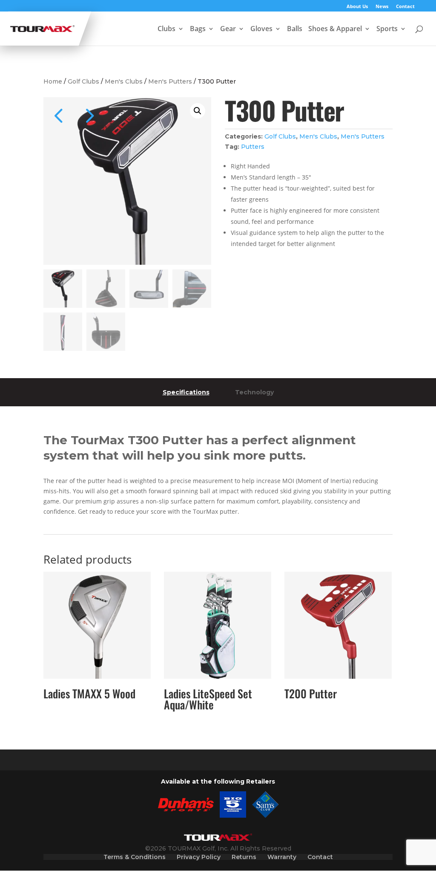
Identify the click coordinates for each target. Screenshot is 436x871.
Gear (228, 29)
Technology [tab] (254, 392)
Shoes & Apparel (335, 29)
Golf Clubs (83, 81)
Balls (294, 29)
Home (52, 81)
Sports (387, 29)
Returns (244, 857)
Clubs (166, 29)
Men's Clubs (124, 81)
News (382, 6)
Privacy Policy (199, 857)
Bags (198, 29)
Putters (252, 146)
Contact (405, 6)
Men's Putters (170, 81)
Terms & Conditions (134, 857)
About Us (357, 6)
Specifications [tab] (186, 392)
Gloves (261, 29)
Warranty (281, 857)
